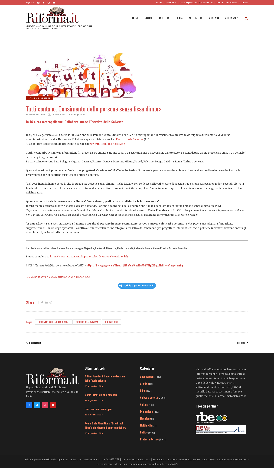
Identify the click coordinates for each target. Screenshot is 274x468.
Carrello (244, 2)
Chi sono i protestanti (188, 2)
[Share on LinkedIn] (46, 302)
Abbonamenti (207, 2)
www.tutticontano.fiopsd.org (107, 143)
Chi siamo (169, 2)
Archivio (144, 384)
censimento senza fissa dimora (53, 322)
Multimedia (146, 425)
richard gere (111, 322)
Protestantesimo (149, 439)
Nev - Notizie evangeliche (70, 114)
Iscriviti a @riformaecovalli (138, 285)
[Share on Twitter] (42, 302)
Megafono (145, 418)
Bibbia (143, 390)
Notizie (144, 432)
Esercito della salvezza (87, 322)
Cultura (144, 404)
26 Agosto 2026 (94, 386)
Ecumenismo (146, 411)
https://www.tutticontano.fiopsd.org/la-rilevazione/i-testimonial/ (89, 256)
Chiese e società (149, 397)
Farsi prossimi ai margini (98, 409)
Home (159, 2)
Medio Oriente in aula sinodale (101, 395)
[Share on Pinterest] (50, 302)
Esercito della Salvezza (129, 139)
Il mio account (231, 2)
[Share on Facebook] (38, 302)
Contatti (219, 2)
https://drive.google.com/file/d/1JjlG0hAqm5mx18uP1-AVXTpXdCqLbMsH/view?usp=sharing (135, 265)
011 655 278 (113, 459)
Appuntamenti (147, 377)
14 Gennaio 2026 (36, 114)
